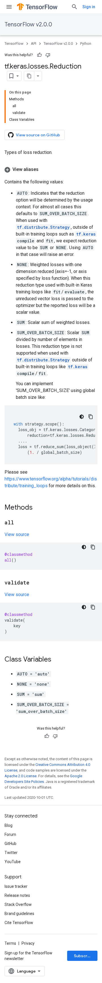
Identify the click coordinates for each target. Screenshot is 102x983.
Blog (8, 825)
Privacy (28, 943)
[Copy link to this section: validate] (35, 583)
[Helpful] (39, 55)
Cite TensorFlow (19, 922)
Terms (10, 943)
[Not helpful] (48, 55)
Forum (10, 834)
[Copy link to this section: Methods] (38, 508)
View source (17, 534)
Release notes (17, 895)
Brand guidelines (19, 913)
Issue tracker (16, 886)
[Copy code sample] (90, 416)
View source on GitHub (38, 134)
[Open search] (74, 6)
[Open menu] (9, 7)
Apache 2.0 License (21, 776)
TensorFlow (14, 43)
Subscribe (84, 955)
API (33, 43)
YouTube (13, 861)
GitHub (10, 843)
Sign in (88, 7)
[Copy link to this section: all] (19, 523)
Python (85, 43)
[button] (51, 169)
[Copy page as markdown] (29, 76)
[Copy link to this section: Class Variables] (57, 659)
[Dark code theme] (81, 416)
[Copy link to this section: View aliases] (44, 169)
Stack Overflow (18, 904)
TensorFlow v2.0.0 (28, 24)
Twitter (11, 852)
